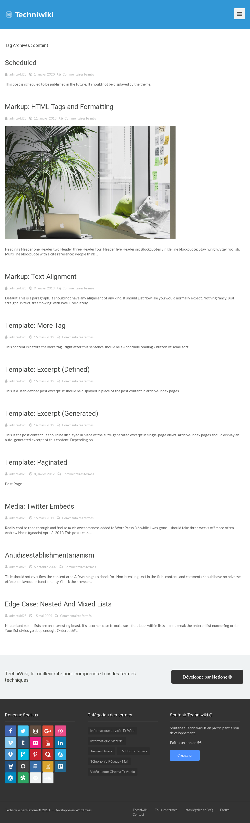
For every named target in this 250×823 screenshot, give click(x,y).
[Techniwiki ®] (29, 14)
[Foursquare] (23, 754)
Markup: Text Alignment (41, 277)
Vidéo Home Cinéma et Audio (112, 771)
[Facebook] (10, 730)
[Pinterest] (35, 754)
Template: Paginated (36, 462)
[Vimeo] (10, 742)
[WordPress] (10, 777)
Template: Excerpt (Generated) (51, 413)
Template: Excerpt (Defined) (47, 369)
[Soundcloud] (47, 777)
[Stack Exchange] (35, 766)
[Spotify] (35, 777)
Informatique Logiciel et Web (112, 730)
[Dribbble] (60, 730)
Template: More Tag (35, 325)
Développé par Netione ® (207, 677)
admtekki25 (18, 74)
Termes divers (101, 751)
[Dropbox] (10, 754)
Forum (224, 810)
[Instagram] (35, 730)
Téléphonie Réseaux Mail (109, 761)
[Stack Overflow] (47, 766)
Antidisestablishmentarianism (49, 555)
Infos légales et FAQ (199, 810)
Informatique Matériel (107, 741)
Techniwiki (140, 810)
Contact (138, 814)
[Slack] (23, 777)
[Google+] (47, 730)
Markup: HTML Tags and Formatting (59, 107)
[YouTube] (47, 742)
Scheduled (21, 63)
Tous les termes (166, 810)
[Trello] (60, 766)
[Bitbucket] (10, 766)
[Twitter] (23, 730)
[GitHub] (23, 766)
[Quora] (47, 754)
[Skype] (60, 754)
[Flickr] (35, 742)
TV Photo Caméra (133, 751)
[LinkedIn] (60, 742)
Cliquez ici (184, 755)
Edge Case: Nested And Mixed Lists (58, 604)
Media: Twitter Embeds (39, 506)
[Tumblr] (23, 742)
